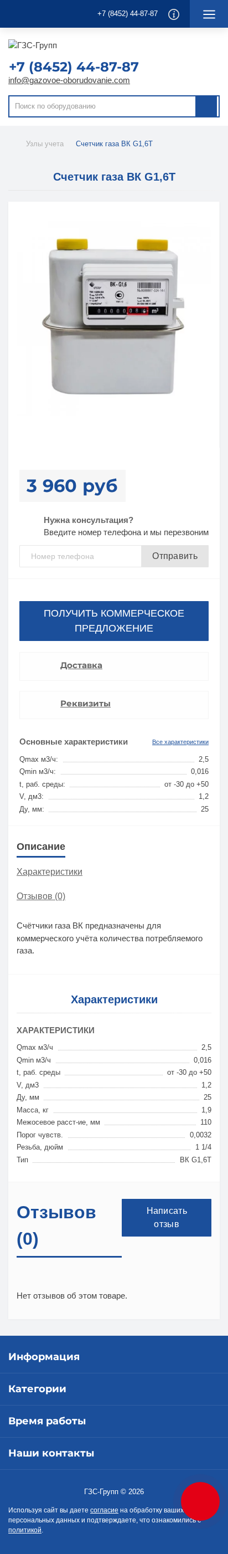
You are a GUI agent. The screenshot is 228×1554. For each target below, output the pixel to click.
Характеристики (49, 871)
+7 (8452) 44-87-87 (127, 13)
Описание (41, 846)
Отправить (175, 556)
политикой (25, 1530)
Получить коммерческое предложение (114, 621)
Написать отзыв (167, 1217)
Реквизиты (85, 703)
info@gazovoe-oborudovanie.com (69, 80)
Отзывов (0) (41, 896)
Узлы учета (45, 144)
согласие (104, 1510)
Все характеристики (180, 741)
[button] (78, 67)
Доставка (81, 665)
